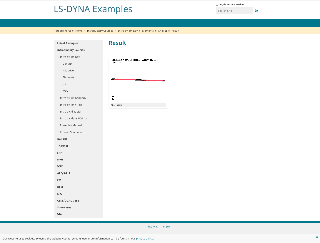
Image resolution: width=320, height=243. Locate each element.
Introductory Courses (100, 30)
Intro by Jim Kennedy (73, 98)
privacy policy (144, 238)
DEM (60, 187)
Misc (66, 91)
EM (59, 180)
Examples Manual (71, 125)
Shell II (162, 30)
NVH (60, 159)
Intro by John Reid (71, 104)
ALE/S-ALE (64, 173)
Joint (65, 84)
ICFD (60, 166)
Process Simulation (72, 132)
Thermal (62, 146)
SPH (59, 152)
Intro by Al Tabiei (70, 111)
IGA (59, 214)
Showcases (64, 207)
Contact (67, 63)
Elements (148, 30)
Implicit (62, 139)
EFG (59, 193)
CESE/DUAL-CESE (68, 200)
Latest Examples (67, 43)
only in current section (231, 4)
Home (79, 30)
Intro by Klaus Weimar (74, 118)
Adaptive (68, 70)
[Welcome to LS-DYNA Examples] (98, 8)
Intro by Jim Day (128, 30)
